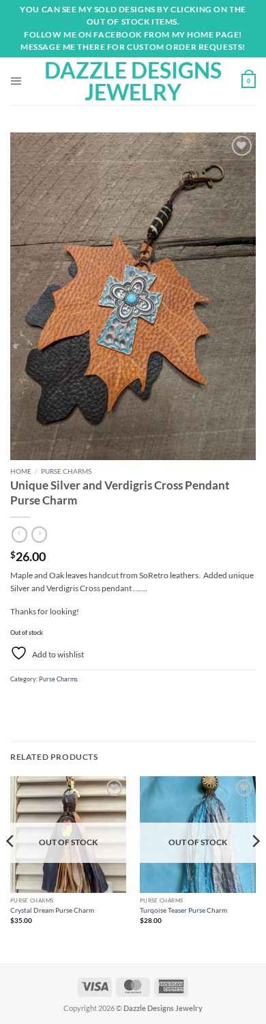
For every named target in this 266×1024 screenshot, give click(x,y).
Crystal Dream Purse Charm (52, 910)
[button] (16, 81)
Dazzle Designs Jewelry (133, 81)
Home (20, 471)
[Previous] (11, 868)
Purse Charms (66, 471)
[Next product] (19, 534)
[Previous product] (39, 534)
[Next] (255, 868)
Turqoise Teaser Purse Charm (183, 910)
